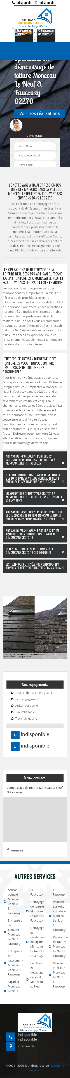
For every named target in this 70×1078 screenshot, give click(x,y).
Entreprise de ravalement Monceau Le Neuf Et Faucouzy (14, 962)
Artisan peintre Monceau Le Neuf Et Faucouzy (14, 901)
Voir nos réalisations (39, 113)
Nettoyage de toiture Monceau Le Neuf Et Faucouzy (37, 911)
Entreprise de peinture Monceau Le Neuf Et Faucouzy (14, 932)
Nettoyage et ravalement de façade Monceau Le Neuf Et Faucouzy (37, 942)
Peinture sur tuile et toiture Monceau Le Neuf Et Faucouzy (59, 916)
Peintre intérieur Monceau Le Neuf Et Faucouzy (59, 974)
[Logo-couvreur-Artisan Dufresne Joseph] (35, 17)
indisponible (23, 2)
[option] (24, 32)
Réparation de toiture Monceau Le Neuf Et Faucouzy (59, 946)
